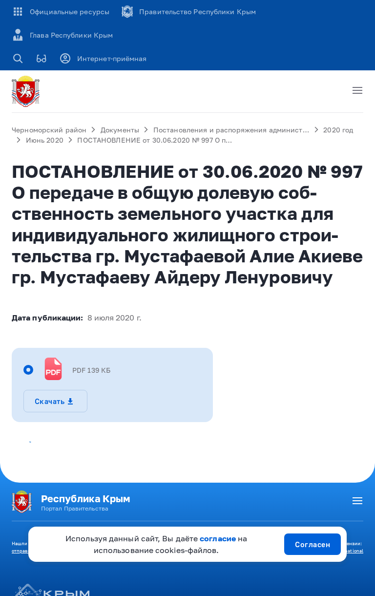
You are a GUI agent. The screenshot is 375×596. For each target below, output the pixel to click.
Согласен (312, 544)
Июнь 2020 (44, 140)
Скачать (49, 401)
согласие (218, 538)
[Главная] (27, 91)
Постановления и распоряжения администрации (239, 130)
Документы (120, 130)
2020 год (338, 130)
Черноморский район (49, 130)
